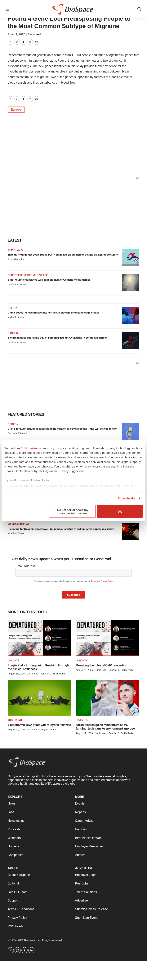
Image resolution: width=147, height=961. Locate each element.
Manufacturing (18, 524)
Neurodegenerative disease (28, 275)
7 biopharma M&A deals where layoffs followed (39, 724)
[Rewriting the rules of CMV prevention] (107, 638)
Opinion (13, 424)
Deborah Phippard (17, 433)
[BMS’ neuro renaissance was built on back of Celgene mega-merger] (130, 282)
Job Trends (16, 720)
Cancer (13, 333)
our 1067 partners (28, 448)
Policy (12, 308)
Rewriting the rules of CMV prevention (101, 665)
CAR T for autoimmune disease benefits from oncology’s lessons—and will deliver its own (62, 428)
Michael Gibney (16, 317)
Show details (126, 498)
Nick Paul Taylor (16, 533)
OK (120, 511)
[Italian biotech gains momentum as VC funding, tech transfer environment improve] (107, 698)
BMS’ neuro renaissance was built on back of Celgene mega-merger (49, 279)
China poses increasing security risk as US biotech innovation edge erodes (54, 312)
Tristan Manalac (16, 259)
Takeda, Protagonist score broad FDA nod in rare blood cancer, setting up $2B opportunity (63, 254)
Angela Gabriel (48, 729)
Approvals (15, 250)
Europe (16, 109)
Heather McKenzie (17, 284)
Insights (14, 660)
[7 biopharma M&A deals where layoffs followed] (39, 698)
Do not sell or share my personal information (72, 511)
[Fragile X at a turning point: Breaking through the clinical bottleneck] (39, 638)
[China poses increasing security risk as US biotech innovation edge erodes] (130, 315)
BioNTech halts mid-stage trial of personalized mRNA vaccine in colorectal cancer (57, 337)
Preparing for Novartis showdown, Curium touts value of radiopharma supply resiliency (61, 528)
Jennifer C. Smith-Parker (53, 673)
